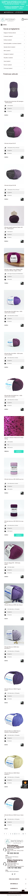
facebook (14, 874)
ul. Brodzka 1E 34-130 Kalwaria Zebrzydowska (11, 857)
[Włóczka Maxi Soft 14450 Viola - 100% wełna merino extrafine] (14, 300)
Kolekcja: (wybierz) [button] (8, 40)
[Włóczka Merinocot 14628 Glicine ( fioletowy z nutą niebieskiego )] (14, 719)
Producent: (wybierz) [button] (8, 36)
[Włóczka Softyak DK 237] (14, 132)
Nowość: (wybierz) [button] (8, 64)
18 (23, 833)
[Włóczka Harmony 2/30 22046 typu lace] (14, 468)
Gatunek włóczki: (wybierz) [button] (9, 47)
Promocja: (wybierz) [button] (8, 68)
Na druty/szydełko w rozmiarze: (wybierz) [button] (12, 43)
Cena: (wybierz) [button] (7, 61)
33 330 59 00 (19, 12)
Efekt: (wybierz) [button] (7, 50)
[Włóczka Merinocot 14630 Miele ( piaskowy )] (14, 761)
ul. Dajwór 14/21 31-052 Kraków (12, 871)
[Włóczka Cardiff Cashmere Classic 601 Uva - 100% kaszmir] (14, 216)
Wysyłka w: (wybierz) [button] (8, 57)
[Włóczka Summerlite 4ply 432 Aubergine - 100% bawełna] (14, 90)
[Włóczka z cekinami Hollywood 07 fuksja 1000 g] (14, 426)
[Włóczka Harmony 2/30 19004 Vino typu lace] (14, 510)
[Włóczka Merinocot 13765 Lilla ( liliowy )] (14, 593)
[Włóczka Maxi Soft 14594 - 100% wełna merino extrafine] (14, 342)
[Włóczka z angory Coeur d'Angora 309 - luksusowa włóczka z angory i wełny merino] (14, 258)
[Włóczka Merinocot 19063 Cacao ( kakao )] (14, 803)
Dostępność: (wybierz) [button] (8, 54)
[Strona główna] (8, 20)
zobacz (23, 4)
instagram (12, 874)
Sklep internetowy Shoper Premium (14, 895)
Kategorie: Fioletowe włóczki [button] (10, 32)
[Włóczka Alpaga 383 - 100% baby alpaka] (14, 551)
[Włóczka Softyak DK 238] (14, 174)
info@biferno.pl (9, 12)
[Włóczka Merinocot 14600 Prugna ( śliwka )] (14, 677)
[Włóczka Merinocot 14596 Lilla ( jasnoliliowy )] (14, 635)
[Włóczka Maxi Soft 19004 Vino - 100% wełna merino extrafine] (14, 384)
